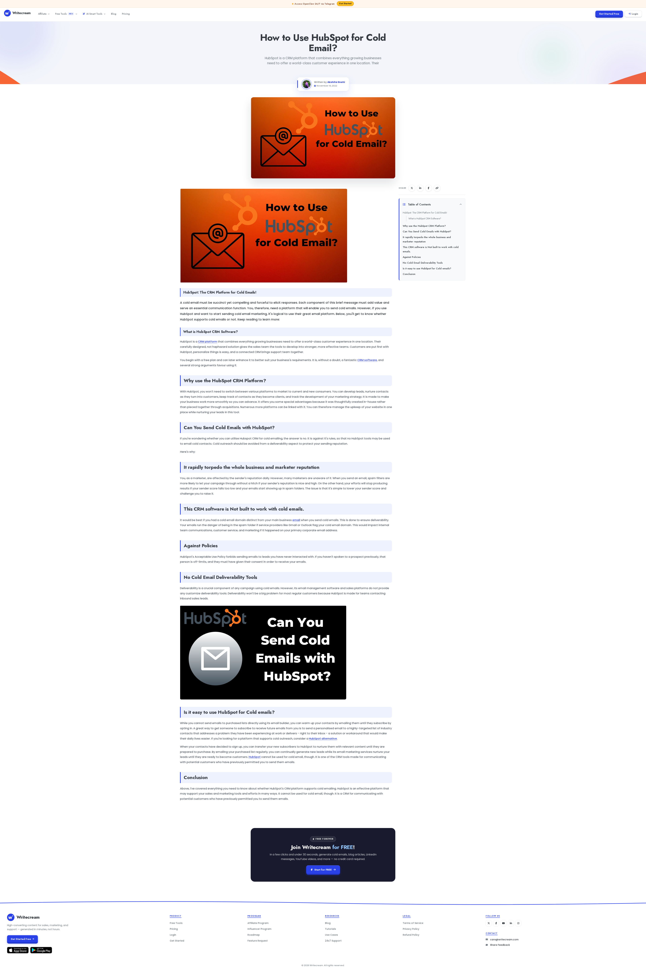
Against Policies (412, 257)
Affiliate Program (257, 923)
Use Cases (331, 935)
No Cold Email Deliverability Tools (423, 263)
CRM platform (207, 342)
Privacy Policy (411, 929)
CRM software (367, 360)
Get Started (177, 940)
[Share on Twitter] (411, 188)
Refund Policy (411, 935)
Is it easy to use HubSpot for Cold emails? (427, 268)
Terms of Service (413, 923)
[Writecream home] (10, 917)
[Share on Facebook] (428, 188)
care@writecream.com (504, 939)
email (296, 520)
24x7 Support (333, 940)
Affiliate (42, 13)
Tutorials (330, 929)
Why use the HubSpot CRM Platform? (424, 226)
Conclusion (409, 274)
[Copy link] (437, 188)
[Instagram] (518, 923)
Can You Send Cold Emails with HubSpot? (427, 231)
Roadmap (253, 935)
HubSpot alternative (323, 739)
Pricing (126, 13)
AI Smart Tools (94, 13)
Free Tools (64, 13)
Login (635, 13)
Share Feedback (500, 945)
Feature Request (257, 940)
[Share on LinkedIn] (420, 188)
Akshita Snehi (336, 82)
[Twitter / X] (489, 923)
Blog (113, 13)
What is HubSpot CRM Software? (424, 218)
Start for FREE (323, 870)
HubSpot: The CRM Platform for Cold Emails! (425, 212)
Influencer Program (259, 929)
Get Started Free (609, 13)
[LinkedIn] (511, 923)
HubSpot (255, 757)
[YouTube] (503, 923)
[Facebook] (496, 923)
